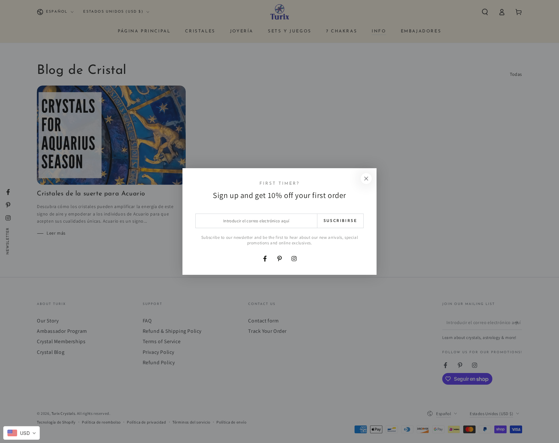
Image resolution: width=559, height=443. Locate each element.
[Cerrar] (366, 178)
